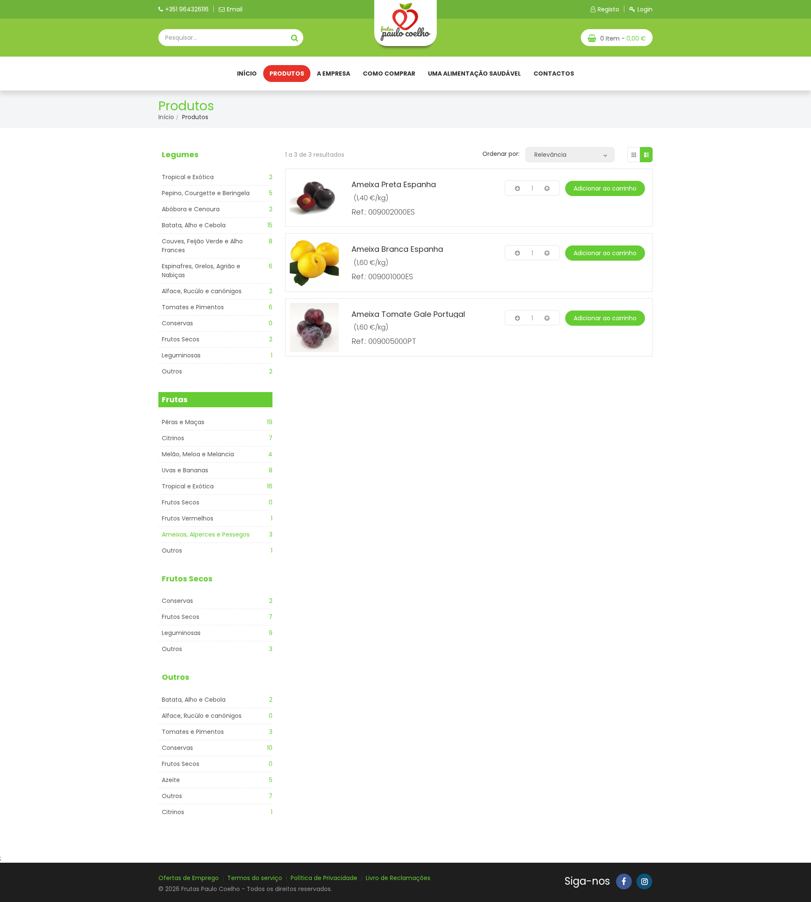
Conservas (177, 323)
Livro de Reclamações (398, 878)
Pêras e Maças (183, 422)
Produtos (286, 73)
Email (234, 9)
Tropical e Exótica (188, 177)
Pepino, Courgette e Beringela (206, 193)
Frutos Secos (180, 339)
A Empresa (333, 73)
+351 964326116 (187, 9)
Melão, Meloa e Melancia (198, 454)
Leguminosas (181, 355)
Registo (608, 9)
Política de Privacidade (324, 878)
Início (247, 73)
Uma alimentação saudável (474, 73)
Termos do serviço (254, 878)
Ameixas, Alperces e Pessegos (206, 534)
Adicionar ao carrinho (605, 188)
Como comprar (389, 73)
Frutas (175, 399)
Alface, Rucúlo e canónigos (202, 291)
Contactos (553, 73)
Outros (172, 371)
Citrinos (173, 438)
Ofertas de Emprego (188, 878)
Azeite (171, 780)
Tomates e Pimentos (193, 307)
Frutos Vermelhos (187, 518)
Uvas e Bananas (185, 470)
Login (645, 9)
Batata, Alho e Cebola (194, 225)
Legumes (180, 154)
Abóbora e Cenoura (191, 209)
